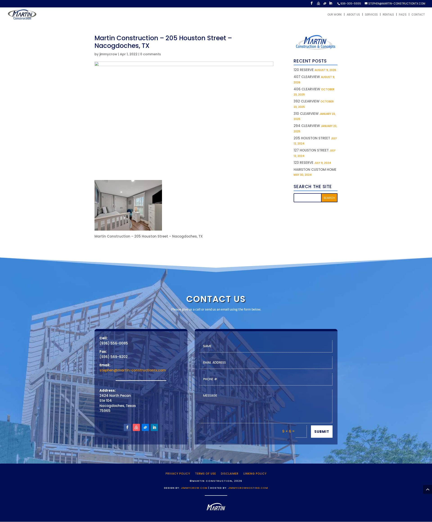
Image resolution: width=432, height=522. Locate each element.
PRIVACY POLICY (178, 473)
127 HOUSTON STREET (311, 150)
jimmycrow (108, 54)
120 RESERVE (304, 69)
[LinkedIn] (330, 4)
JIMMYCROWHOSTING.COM (248, 488)
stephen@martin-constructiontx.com (132, 370)
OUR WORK (334, 14)
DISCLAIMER (229, 473)
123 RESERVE (303, 162)
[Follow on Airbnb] (136, 427)
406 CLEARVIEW (307, 89)
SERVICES (371, 14)
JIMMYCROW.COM (194, 488)
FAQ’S (403, 14)
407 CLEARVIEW (307, 76)
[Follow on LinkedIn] (154, 427)
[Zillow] (325, 4)
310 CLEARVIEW (306, 113)
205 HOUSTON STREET (312, 138)
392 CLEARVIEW (307, 101)
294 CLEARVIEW (307, 125)
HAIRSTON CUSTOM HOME (315, 169)
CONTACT (418, 14)
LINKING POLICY (255, 473)
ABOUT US (353, 14)
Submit (321, 431)
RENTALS (388, 14)
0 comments (150, 54)
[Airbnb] (318, 4)
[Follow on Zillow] (145, 427)
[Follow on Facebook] (127, 427)
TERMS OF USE (205, 473)
